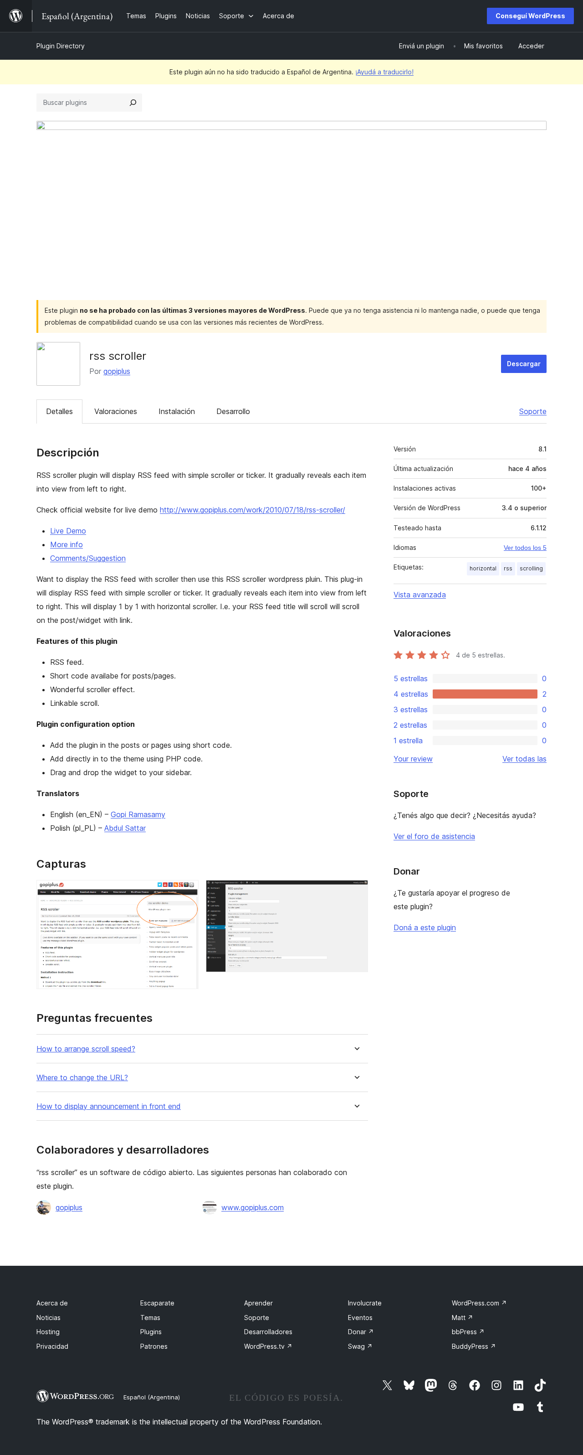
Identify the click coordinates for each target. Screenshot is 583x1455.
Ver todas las (524, 758)
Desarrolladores (268, 1332)
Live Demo (68, 530)
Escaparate (157, 1303)
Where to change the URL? (82, 1077)
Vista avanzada (420, 594)
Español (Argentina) (151, 1397)
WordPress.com (479, 1303)
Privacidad (52, 1346)
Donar (361, 1332)
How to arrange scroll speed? (85, 1049)
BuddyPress (474, 1346)
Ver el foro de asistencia (434, 836)
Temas (150, 1317)
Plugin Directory (60, 46)
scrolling (531, 568)
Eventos (360, 1317)
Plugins (151, 1332)
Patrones (154, 1346)
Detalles (59, 411)
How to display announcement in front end (108, 1106)
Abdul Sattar (125, 828)
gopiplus (116, 371)
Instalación (177, 411)
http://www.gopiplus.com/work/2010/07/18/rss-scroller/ (252, 509)
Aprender (258, 1303)
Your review (413, 758)
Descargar (524, 364)
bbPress (468, 1332)
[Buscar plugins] (133, 102)
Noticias (48, 1317)
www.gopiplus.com (252, 1207)
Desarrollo (233, 411)
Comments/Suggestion (88, 558)
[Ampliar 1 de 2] (186, 892)
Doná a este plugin (425, 927)
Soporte (533, 411)
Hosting (48, 1332)
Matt (462, 1317)
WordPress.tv (268, 1346)
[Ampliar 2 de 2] (355, 892)
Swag (360, 1346)
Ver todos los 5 (525, 547)
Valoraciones (115, 411)
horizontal (483, 568)
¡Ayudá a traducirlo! (384, 72)
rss (508, 568)
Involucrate (365, 1303)
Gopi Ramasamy (138, 814)
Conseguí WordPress (530, 16)
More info (66, 544)
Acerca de (52, 1303)
